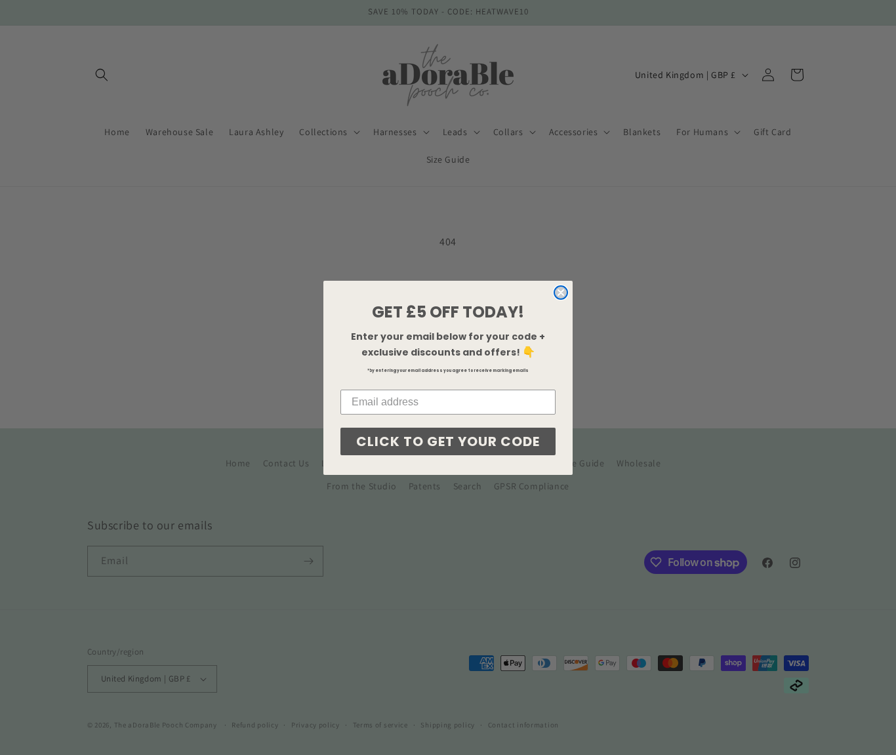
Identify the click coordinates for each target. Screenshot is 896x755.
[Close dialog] (560, 292)
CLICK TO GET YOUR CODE (448, 441)
